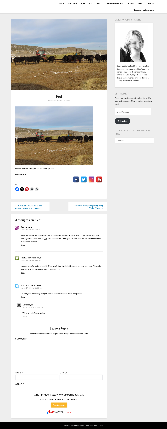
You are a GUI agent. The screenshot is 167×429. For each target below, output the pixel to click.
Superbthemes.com (95, 425)
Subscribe (122, 121)
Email (63, 372)
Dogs (98, 3)
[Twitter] (84, 179)
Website (19, 384)
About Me (72, 3)
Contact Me (86, 3)
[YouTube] (99, 179)
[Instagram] (91, 179)
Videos (131, 3)
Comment (21, 339)
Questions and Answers (143, 10)
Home (61, 3)
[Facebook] (76, 179)
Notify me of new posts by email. (59, 399)
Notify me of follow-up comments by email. (60, 395)
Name (19, 372)
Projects (150, 3)
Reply (23, 245)
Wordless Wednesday (114, 3)
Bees (140, 3)
